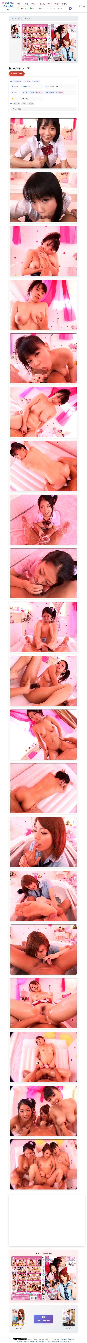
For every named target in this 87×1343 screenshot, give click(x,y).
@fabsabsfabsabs (62, 1341)
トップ (12, 18)
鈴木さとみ (17, 81)
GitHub (71, 1339)
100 (57, 4)
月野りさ (19, 18)
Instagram (64, 1339)
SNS (41, 8)
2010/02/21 (26, 86)
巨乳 (65, 4)
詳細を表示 (17, 109)
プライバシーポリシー (30, 1341)
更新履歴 (41, 1341)
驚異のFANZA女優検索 (8, 6)
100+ (34, 4)
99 (27, 4)
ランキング (22, 8)
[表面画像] (15, 31)
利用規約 (19, 1341)
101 (43, 4)
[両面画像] (49, 43)
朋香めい (36, 81)
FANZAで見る (17, 73)
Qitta (54, 1339)
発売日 (33, 8)
